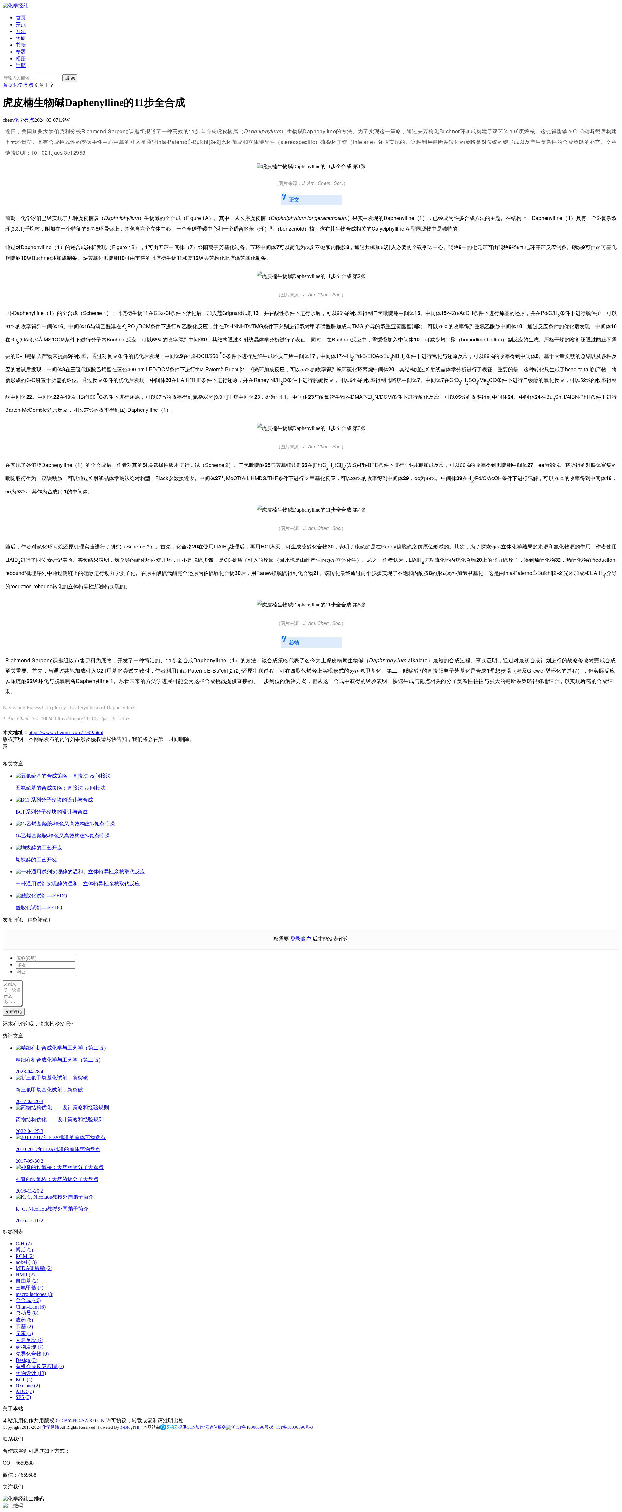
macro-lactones (34, 1294)
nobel (26, 1262)
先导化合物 (32, 1353)
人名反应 (29, 1340)
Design (26, 1360)
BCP (24, 1379)
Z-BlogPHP (130, 1427)
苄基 (24, 1326)
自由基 (27, 1281)
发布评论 (13, 1011)
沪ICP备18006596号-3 (292, 1427)
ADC (25, 1391)
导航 (21, 65)
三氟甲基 (29, 1287)
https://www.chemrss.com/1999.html (66, 732)
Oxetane (28, 1385)
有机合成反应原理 (40, 1366)
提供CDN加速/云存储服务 (201, 1427)
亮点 (21, 24)
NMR (25, 1274)
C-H (24, 1243)
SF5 (23, 1397)
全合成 (28, 1300)
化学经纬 (50, 1427)
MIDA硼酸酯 (34, 1268)
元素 (24, 1333)
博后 (24, 1249)
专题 (21, 51)
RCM (25, 1256)
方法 (21, 31)
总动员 (27, 1313)
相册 (21, 58)
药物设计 (31, 1373)
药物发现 (29, 1347)
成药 (24, 1319)
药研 (21, 38)
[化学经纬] (16, 5)
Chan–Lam (31, 1307)
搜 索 (70, 77)
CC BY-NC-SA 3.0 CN (80, 1420)
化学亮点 (23, 85)
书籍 (21, 45)
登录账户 (300, 938)
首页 (21, 17)
